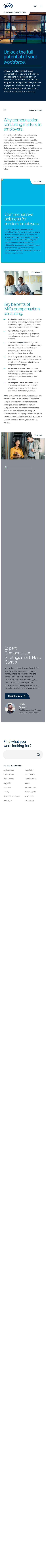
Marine (27, 783)
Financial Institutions (12, 796)
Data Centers (9, 778)
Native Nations (30, 787)
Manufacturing (31, 778)
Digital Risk (8, 783)
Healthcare (8, 800)
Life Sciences (30, 774)
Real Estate (29, 796)
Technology (29, 800)
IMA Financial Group (8, 5)
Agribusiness (9, 770)
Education (7, 787)
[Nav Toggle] (41, 5)
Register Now (15, 696)
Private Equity (30, 792)
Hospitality (29, 770)
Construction (9, 774)
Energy (6, 792)
